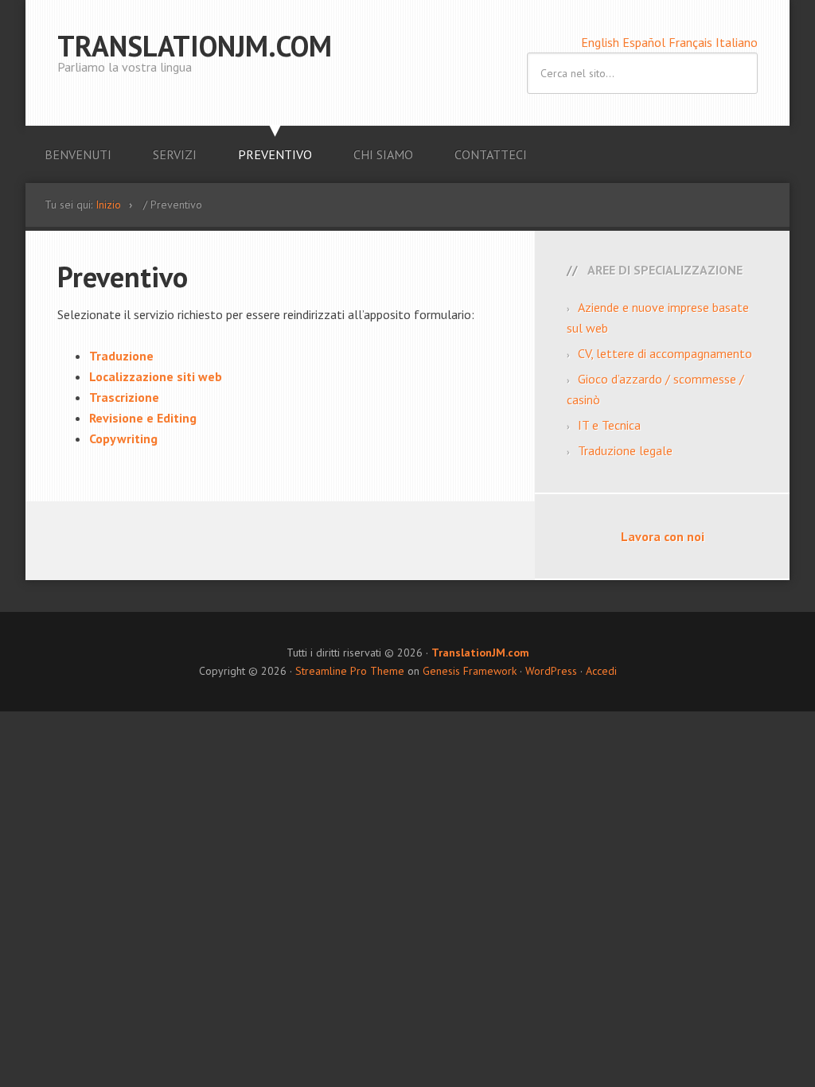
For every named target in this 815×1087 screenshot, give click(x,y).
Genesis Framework (470, 671)
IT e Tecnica (609, 425)
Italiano (737, 42)
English (601, 42)
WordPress (551, 671)
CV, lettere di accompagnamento (665, 353)
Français (692, 42)
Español (645, 42)
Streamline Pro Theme (349, 671)
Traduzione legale (625, 450)
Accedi (601, 671)
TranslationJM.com (194, 45)
